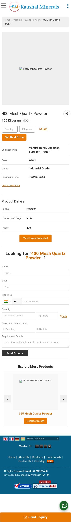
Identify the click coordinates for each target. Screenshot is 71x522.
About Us (23, 457)
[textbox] (27, 129)
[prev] (7, 398)
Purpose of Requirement (14, 323)
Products (17, 19)
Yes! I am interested (35, 238)
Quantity (6, 309)
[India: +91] (7, 301)
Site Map (39, 461)
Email (4, 280)
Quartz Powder (32, 19)
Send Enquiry (38, 517)
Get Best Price (14, 137)
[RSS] (50, 461)
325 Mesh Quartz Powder (29, 413)
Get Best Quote (29, 420)
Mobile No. (7, 294)
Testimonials (53, 457)
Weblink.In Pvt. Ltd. (40, 475)
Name (5, 266)
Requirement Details (12, 336)
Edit (44, 129)
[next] (63, 398)
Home (7, 19)
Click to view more (11, 185)
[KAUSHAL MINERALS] (34, 7)
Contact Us (24, 461)
